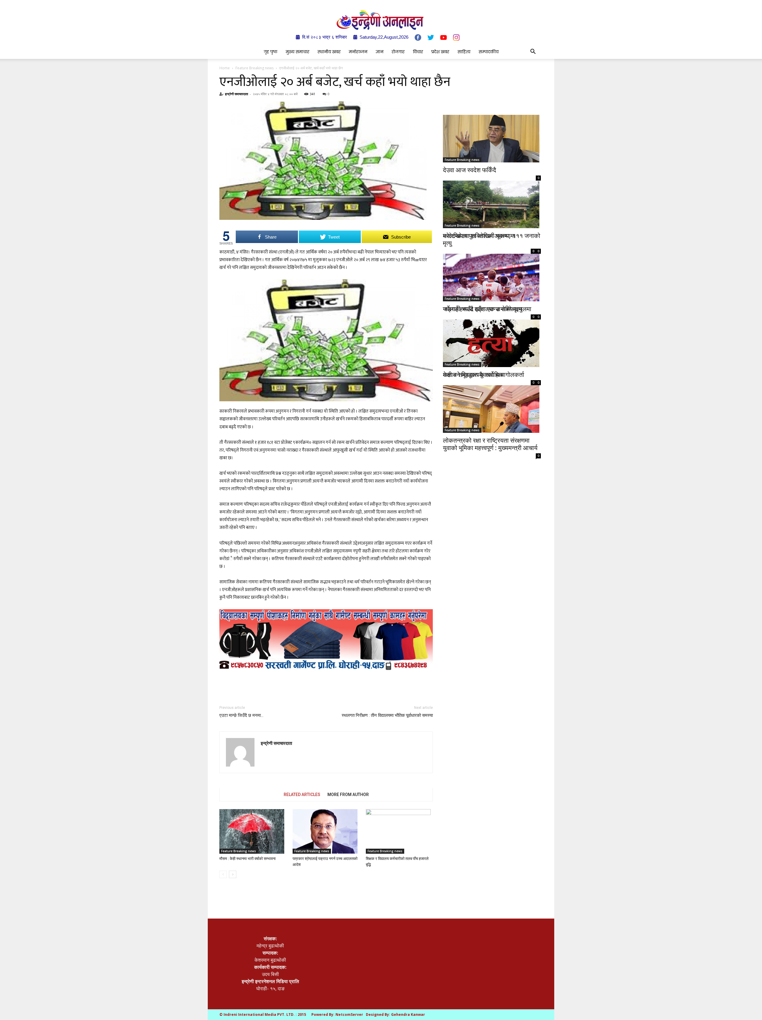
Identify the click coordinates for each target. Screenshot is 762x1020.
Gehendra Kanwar (408, 1014)
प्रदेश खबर (440, 52)
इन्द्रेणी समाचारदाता (236, 94)
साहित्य (463, 52)
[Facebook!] (418, 37)
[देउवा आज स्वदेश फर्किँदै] (492, 138)
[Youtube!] (443, 37)
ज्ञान (379, 52)
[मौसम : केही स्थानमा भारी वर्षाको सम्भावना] (252, 831)
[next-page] (232, 874)
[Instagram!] (456, 37)
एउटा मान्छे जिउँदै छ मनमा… (241, 715)
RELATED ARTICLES (302, 794)
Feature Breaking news (254, 67)
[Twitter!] (430, 37)
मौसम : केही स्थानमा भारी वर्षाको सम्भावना (247, 858)
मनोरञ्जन (358, 52)
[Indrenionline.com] (381, 19)
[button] (533, 52)
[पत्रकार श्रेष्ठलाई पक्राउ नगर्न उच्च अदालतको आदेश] (326, 831)
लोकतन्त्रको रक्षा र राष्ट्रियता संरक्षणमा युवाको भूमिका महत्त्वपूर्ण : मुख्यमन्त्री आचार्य (490, 444)
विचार (418, 52)
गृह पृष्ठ (270, 52)
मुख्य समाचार (297, 52)
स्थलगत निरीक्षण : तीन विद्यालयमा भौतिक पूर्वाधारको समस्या (387, 715)
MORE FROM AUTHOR (348, 794)
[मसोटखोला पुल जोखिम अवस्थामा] (492, 202)
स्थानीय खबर (329, 52)
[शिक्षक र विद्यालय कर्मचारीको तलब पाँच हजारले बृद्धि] (399, 831)
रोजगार (398, 52)
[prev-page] (223, 874)
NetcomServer (349, 1014)
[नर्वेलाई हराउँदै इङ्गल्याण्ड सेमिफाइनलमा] (492, 270)
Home (224, 67)
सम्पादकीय (489, 52)
